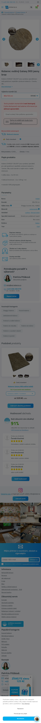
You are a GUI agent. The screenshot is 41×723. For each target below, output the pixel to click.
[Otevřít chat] (36, 718)
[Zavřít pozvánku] (37, 700)
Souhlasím (20, 718)
